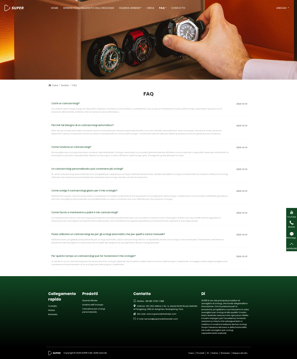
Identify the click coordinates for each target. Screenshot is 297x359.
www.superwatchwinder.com (161, 314)
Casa (55, 85)
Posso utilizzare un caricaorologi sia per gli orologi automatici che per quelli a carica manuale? (108, 234)
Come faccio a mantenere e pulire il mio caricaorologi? (84, 212)
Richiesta (52, 314)
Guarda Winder (129, 8)
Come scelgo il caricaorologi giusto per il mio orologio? (84, 190)
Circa (150, 8)
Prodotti (200, 353)
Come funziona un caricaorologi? (71, 147)
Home (54, 8)
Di (208, 353)
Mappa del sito (240, 353)
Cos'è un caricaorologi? (65, 103)
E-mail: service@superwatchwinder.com (155, 319)
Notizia (65, 85)
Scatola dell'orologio (92, 304)
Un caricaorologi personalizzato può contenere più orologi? (87, 169)
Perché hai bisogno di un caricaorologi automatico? (82, 125)
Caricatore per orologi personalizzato (93, 310)
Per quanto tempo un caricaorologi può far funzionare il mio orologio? (93, 256)
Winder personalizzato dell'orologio (88, 8)
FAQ (161, 8)
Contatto (178, 8)
